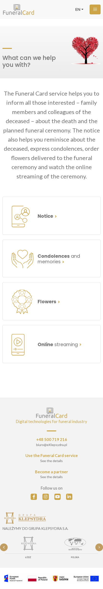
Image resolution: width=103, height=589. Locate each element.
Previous (4, 547)
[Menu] (95, 9)
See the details (51, 461)
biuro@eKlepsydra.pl (51, 445)
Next (99, 547)
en (77, 9)
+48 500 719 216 (51, 439)
